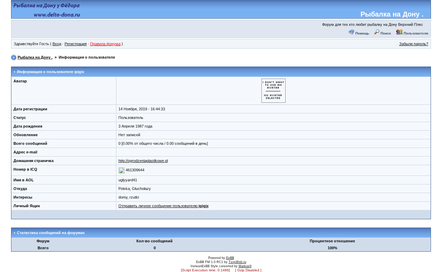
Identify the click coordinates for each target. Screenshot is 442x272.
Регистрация (76, 44)
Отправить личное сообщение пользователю (163, 206)
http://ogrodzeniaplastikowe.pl (143, 161)
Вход (56, 44)
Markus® (245, 266)
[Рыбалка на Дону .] (47, 16)
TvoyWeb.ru (237, 262)
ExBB (230, 258)
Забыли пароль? (413, 44)
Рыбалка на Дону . (392, 14)
